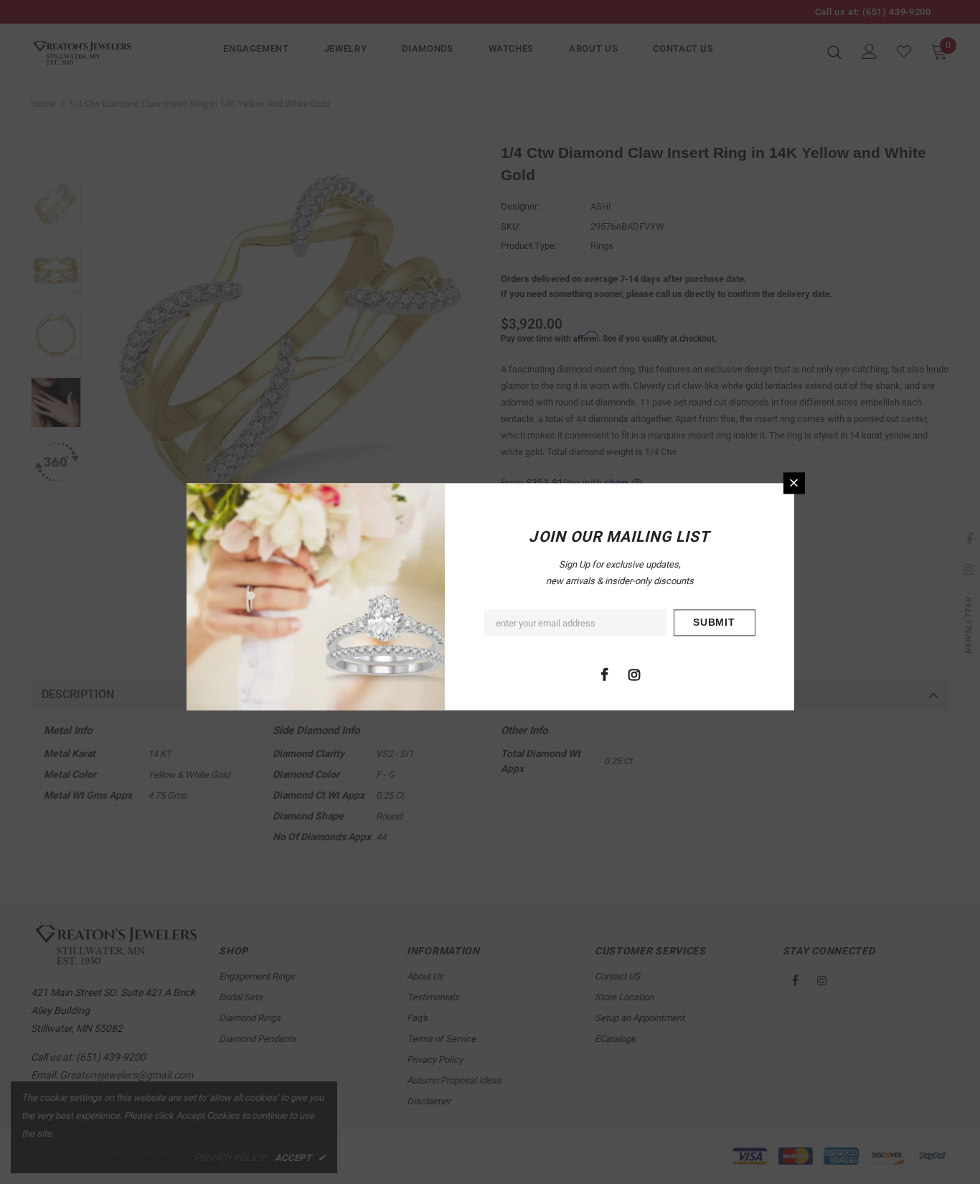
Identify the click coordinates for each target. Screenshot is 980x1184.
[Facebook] (605, 674)
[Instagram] (634, 674)
